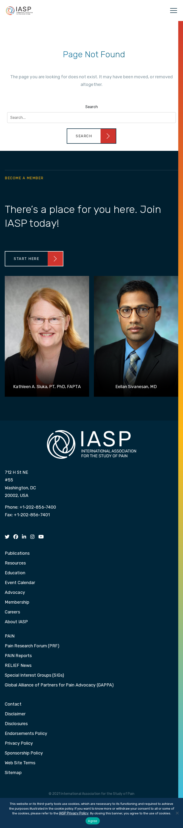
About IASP (16, 622)
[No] (177, 813)
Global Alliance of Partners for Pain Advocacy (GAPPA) (59, 685)
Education (15, 573)
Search (91, 107)
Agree (92, 821)
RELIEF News (18, 665)
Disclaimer (15, 714)
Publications (17, 553)
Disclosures (16, 724)
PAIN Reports (18, 656)
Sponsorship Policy (24, 753)
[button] (91, 136)
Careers (12, 612)
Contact (13, 704)
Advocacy (15, 592)
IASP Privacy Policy (74, 813)
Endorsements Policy (26, 733)
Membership (17, 602)
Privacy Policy (19, 743)
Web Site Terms (20, 763)
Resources (15, 563)
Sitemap (13, 772)
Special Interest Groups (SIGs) (34, 675)
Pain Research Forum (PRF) (32, 646)
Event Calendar (20, 582)
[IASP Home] (19, 10)
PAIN (10, 636)
